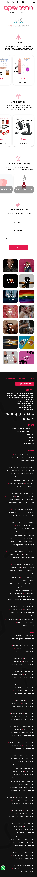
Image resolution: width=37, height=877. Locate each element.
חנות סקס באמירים (16, 710)
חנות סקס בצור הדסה (15, 804)
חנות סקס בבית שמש (17, 674)
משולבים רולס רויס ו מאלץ (27, 461)
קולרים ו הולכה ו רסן (29, 574)
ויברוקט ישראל (30, 522)
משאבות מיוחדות (30, 519)
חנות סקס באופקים (17, 677)
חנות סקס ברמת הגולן (28, 800)
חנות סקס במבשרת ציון (28, 778)
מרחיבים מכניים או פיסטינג (18, 522)
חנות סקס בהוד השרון (28, 661)
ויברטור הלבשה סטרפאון (21, 535)
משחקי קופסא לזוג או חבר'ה (27, 619)
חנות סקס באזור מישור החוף (15, 745)
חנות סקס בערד (10, 797)
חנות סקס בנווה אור (29, 810)
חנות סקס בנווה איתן (17, 810)
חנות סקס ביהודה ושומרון (28, 726)
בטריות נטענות (30, 596)
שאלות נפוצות (30, 434)
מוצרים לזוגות (20, 496)
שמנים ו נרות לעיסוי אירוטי (27, 558)
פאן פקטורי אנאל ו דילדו (17, 609)
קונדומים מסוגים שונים (15, 590)
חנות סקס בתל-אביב (29, 642)
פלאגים (32, 506)
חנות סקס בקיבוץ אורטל (12, 816)
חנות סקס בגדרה (20, 700)
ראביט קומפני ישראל (29, 525)
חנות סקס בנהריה (15, 807)
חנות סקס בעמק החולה (28, 703)
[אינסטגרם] (28, 414)
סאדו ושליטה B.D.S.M (14, 548)
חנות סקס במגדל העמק (28, 781)
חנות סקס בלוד (30, 700)
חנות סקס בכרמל (20, 749)
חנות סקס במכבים (18, 784)
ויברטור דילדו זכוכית (14, 473)
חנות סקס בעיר (18, 865)
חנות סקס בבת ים (18, 658)
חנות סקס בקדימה (19, 813)
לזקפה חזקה (16, 558)
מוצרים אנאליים (30, 503)
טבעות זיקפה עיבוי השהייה (27, 490)
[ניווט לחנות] (18, 2)
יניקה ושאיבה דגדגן (29, 457)
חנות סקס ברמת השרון (28, 655)
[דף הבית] (18, 10)
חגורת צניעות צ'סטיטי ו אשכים (26, 580)
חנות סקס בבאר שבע (29, 668)
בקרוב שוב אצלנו (29, 443)
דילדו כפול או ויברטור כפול (27, 538)
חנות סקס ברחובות (29, 849)
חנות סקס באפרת (29, 690)
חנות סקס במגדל (16, 778)
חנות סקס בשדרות (29, 858)
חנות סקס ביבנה (30, 761)
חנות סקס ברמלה (18, 849)
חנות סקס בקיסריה (15, 791)
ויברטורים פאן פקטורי (29, 613)
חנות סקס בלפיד (17, 774)
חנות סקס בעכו (9, 794)
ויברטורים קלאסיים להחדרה (12, 470)
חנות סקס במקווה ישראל (28, 807)
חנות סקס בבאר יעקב (17, 707)
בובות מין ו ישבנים (29, 483)
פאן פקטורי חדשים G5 (28, 603)
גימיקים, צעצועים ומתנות (12, 619)
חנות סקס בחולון (19, 652)
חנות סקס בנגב (19, 797)
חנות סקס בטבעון (15, 732)
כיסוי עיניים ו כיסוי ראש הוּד (15, 571)
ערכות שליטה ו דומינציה (14, 583)
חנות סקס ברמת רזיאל (17, 855)
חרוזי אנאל (9, 506)
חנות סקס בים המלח (29, 765)
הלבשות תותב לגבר (29, 486)
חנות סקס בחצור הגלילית (28, 732)
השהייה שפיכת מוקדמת (17, 561)
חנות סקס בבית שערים (28, 710)
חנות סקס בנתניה (29, 794)
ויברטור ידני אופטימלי (20, 454)
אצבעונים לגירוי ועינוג (14, 499)
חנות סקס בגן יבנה (19, 723)
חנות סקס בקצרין (19, 858)
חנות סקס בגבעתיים (19, 687)
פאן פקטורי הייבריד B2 (15, 603)
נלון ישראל (19, 525)
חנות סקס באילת (30, 687)
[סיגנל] (7, 414)
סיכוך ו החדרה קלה (29, 554)
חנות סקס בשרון (30, 749)
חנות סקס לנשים (30, 635)
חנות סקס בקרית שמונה (28, 836)
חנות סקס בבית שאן (29, 674)
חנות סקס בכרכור (29, 755)
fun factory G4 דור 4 (16, 613)
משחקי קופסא (19, 616)
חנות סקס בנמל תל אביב (18, 842)
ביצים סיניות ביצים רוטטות (27, 473)
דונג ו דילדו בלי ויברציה (12, 464)
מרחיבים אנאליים (13, 503)
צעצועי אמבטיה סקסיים (28, 528)
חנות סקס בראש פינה (28, 839)
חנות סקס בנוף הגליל (18, 771)
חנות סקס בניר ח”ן (17, 765)
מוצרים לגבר (17, 477)
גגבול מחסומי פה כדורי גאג (15, 574)
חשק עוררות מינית (29, 561)
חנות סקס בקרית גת (29, 826)
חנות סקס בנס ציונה (29, 768)
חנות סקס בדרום (30, 648)
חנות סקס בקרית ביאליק (15, 823)
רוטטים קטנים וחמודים (13, 467)
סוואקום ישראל (17, 528)
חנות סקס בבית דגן (18, 671)
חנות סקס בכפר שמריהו (15, 742)
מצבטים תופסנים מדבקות (28, 577)
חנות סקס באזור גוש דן (28, 645)
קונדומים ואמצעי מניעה (28, 590)
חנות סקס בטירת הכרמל (17, 758)
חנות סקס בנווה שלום (28, 865)
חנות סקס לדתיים (19, 635)
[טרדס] (28, 419)
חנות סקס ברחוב (19, 829)
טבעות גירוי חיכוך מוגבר (13, 490)
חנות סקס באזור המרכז (17, 639)
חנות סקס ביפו (18, 694)
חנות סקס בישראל (29, 829)
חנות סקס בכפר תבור (28, 745)
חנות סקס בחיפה (17, 661)
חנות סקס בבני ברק (29, 694)
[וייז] (32, 419)
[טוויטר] (16, 414)
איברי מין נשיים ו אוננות (28, 480)
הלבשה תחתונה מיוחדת (28, 548)
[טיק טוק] (20, 414)
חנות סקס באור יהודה (17, 681)
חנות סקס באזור (30, 684)
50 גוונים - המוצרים (15, 577)
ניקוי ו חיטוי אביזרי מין (29, 564)
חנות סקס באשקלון (29, 707)
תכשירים (10, 551)
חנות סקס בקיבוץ (30, 833)
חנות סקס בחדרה (17, 729)
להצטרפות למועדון (25, 384)
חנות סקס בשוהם (30, 820)
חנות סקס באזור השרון (16, 642)
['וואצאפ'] (13, 2)
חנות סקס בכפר (20, 833)
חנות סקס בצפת (30, 813)
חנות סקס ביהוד (20, 761)
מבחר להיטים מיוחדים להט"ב (14, 512)
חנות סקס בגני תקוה (15, 726)
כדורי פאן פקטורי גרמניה (28, 606)
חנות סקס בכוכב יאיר (29, 719)
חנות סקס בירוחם (16, 716)
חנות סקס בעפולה (29, 797)
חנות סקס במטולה (29, 784)
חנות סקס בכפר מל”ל (28, 742)
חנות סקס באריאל (16, 703)
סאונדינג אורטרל (10, 587)
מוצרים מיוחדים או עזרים (28, 516)
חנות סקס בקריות (19, 648)
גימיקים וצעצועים (30, 622)
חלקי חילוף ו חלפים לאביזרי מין (16, 532)
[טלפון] (8, 2)
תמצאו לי (18, 248)
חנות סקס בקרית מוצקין (16, 826)
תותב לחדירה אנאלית (17, 509)
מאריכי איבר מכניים (29, 493)
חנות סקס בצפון (17, 645)
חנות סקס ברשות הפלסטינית (27, 816)
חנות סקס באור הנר (29, 681)
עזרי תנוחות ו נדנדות (15, 516)
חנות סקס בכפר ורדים (16, 739)
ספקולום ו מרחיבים (29, 587)
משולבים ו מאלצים (29, 616)
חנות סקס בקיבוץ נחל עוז (16, 787)
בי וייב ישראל (31, 512)
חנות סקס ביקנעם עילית (28, 716)
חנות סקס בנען (18, 768)
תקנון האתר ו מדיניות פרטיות (25, 431)
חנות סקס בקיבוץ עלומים (28, 791)
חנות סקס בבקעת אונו (28, 752)
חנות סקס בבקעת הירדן (16, 719)
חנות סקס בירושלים (29, 658)
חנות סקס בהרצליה (29, 664)
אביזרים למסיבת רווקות (28, 625)
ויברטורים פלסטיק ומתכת (28, 477)
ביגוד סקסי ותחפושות (14, 538)
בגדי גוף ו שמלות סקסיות (16, 541)
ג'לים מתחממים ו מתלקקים (16, 554)
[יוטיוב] (11, 414)
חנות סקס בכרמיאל (18, 755)
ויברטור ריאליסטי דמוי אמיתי (27, 464)
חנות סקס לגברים (29, 639)
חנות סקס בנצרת (30, 771)
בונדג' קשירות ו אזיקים (15, 567)
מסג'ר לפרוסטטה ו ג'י (17, 493)
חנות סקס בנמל (30, 842)
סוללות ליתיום (21, 596)
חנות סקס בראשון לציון (15, 839)
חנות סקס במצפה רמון (16, 736)
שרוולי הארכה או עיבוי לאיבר (16, 483)
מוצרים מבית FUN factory (14, 600)
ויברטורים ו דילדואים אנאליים (21, 506)
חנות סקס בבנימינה (29, 713)
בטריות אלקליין (9, 593)
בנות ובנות (31, 535)
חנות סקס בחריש (18, 868)
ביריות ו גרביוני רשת (29, 541)
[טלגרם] (24, 414)
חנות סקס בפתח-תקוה (16, 697)
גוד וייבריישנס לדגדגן (15, 606)
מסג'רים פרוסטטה (29, 509)
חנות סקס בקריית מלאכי (28, 862)
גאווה (24, 512)
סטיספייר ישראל (30, 532)
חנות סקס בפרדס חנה (28, 804)
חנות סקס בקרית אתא (28, 823)
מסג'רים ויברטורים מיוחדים (27, 467)
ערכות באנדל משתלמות (28, 583)
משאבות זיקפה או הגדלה (17, 486)
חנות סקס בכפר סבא (29, 697)
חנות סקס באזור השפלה (16, 668)
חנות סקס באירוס (16, 862)
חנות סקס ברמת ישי (16, 852)
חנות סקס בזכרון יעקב (28, 729)
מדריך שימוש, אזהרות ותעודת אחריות (23, 428)
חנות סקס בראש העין (15, 836)
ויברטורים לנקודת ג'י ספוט (27, 470)
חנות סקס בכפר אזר (29, 739)
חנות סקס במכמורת (29, 787)
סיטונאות (31, 437)
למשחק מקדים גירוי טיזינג (28, 499)
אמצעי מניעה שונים (29, 593)
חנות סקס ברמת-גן (16, 655)
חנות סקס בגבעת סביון (16, 713)
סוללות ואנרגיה (18, 593)
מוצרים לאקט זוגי (11, 496)
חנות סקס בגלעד (30, 723)
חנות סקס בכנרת (17, 752)
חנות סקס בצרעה (29, 846)
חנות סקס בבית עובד (29, 868)
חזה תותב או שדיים (18, 551)
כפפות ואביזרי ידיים (29, 551)
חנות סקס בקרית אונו (18, 820)
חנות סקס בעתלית (16, 800)
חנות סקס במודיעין (15, 781)
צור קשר (31, 440)
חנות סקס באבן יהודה (28, 677)
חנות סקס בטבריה (29, 758)
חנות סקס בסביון (19, 794)
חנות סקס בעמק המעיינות (27, 871)
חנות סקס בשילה (19, 846)
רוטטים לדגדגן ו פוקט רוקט (16, 457)
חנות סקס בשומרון (19, 684)
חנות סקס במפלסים (29, 736)
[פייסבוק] (24, 419)
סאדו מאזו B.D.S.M (17, 564)
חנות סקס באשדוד (18, 690)
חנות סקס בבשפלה (29, 652)
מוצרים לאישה (30, 454)
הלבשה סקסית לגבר (18, 545)
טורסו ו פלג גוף (17, 480)
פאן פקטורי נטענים (29, 609)
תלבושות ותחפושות (29, 545)
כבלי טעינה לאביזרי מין (28, 600)
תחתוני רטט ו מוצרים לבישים (17, 519)
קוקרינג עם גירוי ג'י (29, 496)
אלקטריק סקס (19, 587)
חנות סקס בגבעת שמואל (16, 664)
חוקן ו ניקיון (21, 503)
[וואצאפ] (32, 414)
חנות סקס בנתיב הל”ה (28, 774)
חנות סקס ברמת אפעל (28, 852)
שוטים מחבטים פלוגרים (28, 567)
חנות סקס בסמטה (29, 855)
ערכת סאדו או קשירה (29, 571)
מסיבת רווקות (20, 622)
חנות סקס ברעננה (29, 671)
